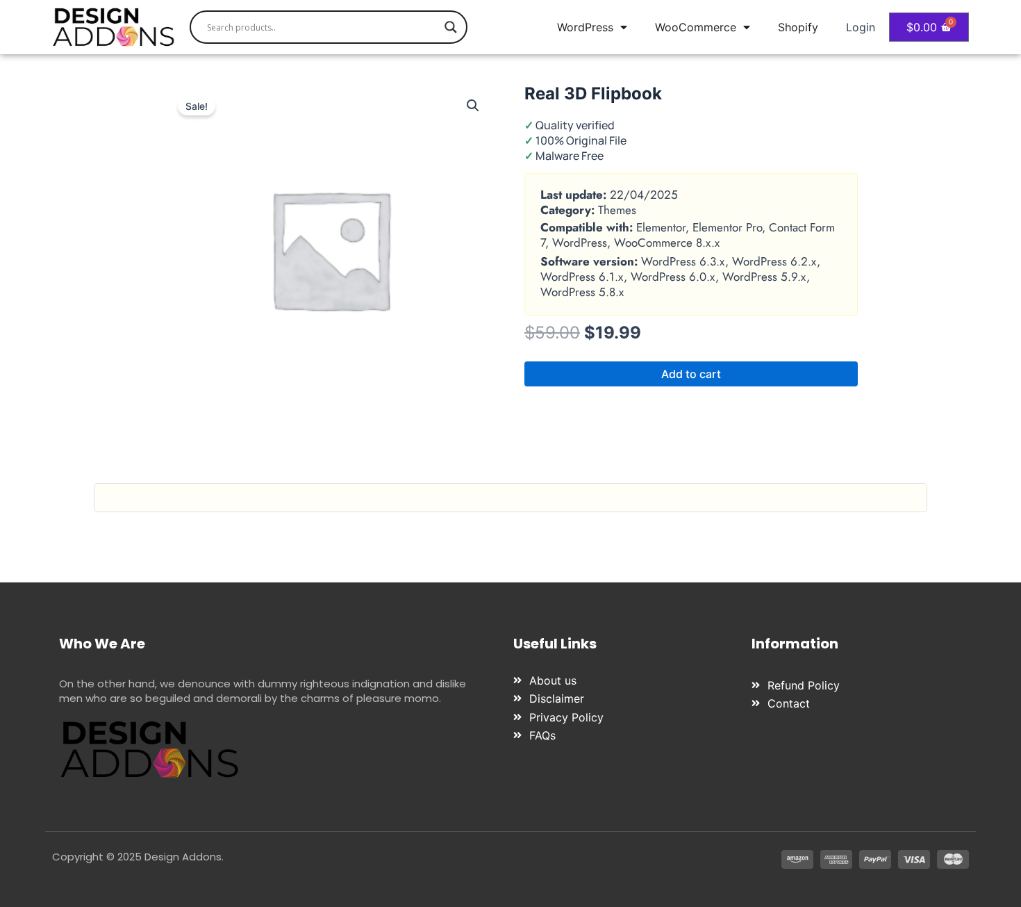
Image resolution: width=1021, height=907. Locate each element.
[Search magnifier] (450, 27)
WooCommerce (695, 27)
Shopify (798, 27)
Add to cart (691, 374)
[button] (472, 105)
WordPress (585, 27)
